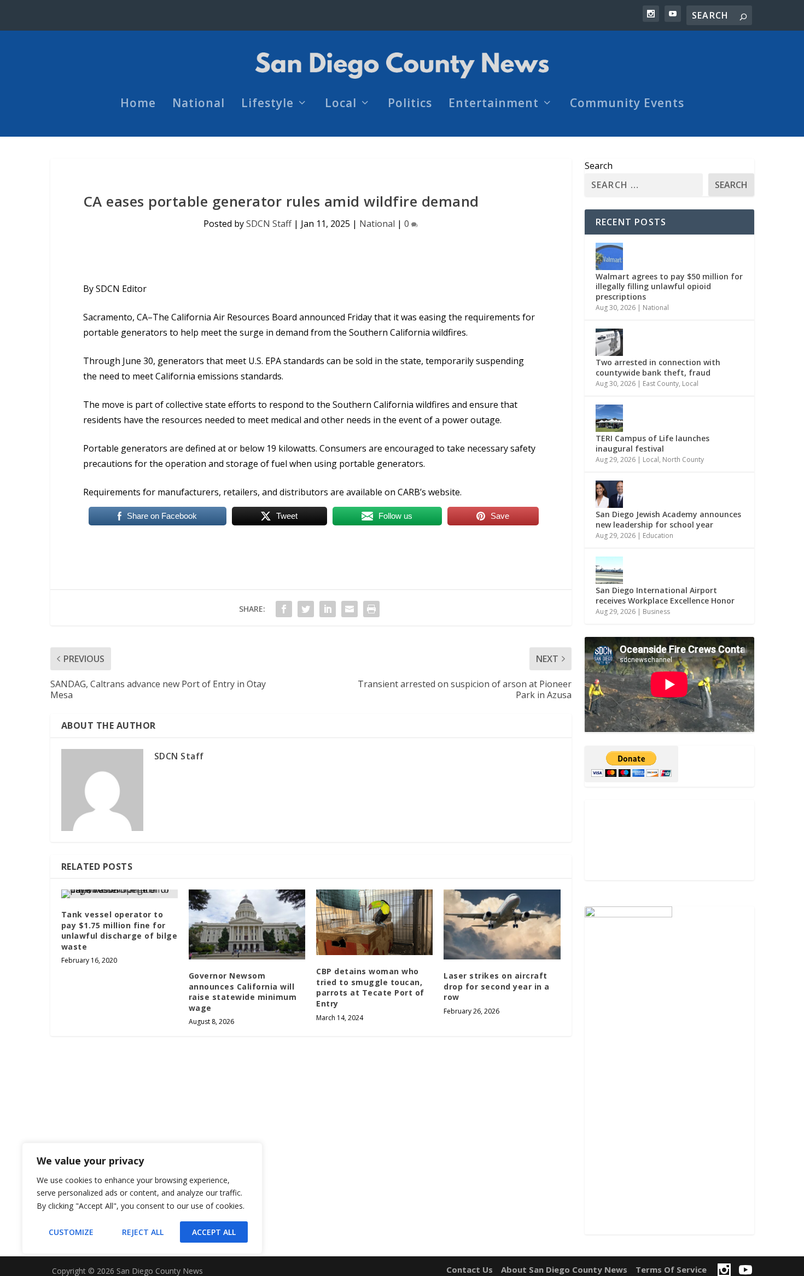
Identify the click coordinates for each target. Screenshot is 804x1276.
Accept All (214, 1232)
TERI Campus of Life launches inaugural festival (652, 443)
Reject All (143, 1232)
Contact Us (469, 1269)
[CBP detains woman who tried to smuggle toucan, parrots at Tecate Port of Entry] (374, 922)
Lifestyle (267, 104)
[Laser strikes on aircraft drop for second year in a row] (502, 924)
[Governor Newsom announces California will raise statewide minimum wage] (247, 924)
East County (661, 383)
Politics (410, 104)
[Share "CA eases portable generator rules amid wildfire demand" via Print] (371, 609)
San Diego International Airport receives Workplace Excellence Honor (666, 595)
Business (656, 611)
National (198, 104)
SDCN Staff (269, 224)
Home (138, 104)
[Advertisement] (669, 840)
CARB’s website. (430, 492)
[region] (142, 1198)
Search (599, 166)
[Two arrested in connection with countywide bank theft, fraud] (609, 342)
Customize (71, 1232)
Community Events (627, 104)
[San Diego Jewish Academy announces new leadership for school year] (609, 494)
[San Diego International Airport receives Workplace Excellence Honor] (609, 570)
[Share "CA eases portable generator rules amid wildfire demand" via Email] (349, 609)
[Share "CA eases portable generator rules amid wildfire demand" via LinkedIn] (328, 609)
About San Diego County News (564, 1269)
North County (683, 459)
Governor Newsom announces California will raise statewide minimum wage (243, 991)
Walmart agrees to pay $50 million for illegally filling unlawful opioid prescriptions (669, 286)
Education (658, 535)
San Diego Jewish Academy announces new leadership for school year (668, 519)
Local (341, 104)
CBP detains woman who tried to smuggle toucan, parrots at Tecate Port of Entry (370, 987)
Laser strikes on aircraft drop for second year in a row (497, 986)
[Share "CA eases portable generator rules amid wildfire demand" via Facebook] (284, 609)
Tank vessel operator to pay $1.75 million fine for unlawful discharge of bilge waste (119, 930)
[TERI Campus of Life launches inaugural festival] (609, 418)
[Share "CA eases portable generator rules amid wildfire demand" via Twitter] (306, 609)
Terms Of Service (671, 1269)
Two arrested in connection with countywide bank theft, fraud (658, 367)
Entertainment (493, 104)
